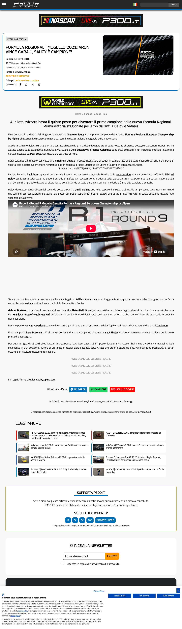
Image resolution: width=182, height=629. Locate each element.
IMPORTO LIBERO (105, 520)
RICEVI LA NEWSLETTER (92, 545)
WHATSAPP (99, 389)
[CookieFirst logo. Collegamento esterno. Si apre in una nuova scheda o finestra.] (3, 595)
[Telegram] (39, 84)
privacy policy (15, 616)
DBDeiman (14, 63)
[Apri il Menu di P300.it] (4, 4)
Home (78, 114)
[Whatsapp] (26, 84)
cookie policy (23, 611)
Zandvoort (162, 325)
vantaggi (129, 401)
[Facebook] (20, 84)
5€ (82, 520)
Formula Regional (17, 39)
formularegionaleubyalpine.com (37, 379)
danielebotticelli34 (32, 63)
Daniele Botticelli (19, 59)
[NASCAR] (91, 26)
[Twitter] (32, 84)
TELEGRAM (79, 389)
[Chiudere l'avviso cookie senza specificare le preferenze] (178, 590)
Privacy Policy (99, 591)
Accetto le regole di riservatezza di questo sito (93, 563)
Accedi (80, 401)
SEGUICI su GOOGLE (122, 389)
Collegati (10, 80)
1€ (68, 520)
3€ (75, 520)
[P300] (91, 107)
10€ (90, 520)
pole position (123, 174)
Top (105, 114)
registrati (89, 401)
